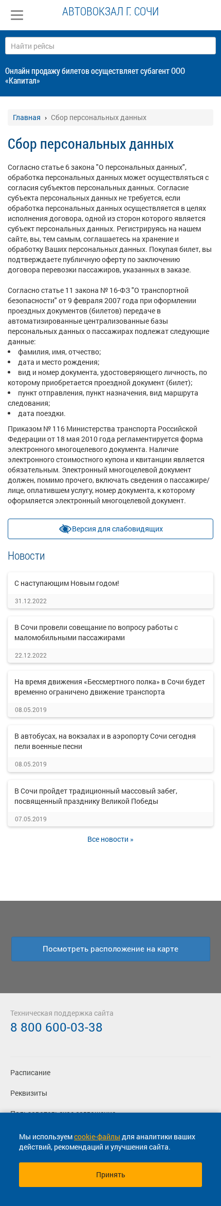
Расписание (30, 1072)
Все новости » (110, 839)
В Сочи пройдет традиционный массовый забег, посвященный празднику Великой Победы (95, 796)
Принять (110, 1174)
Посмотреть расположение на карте (110, 948)
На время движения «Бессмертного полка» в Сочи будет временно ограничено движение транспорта (109, 687)
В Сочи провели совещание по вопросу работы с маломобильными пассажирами (96, 632)
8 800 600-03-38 (56, 1027)
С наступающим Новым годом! (66, 583)
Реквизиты (28, 1093)
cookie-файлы (97, 1136)
